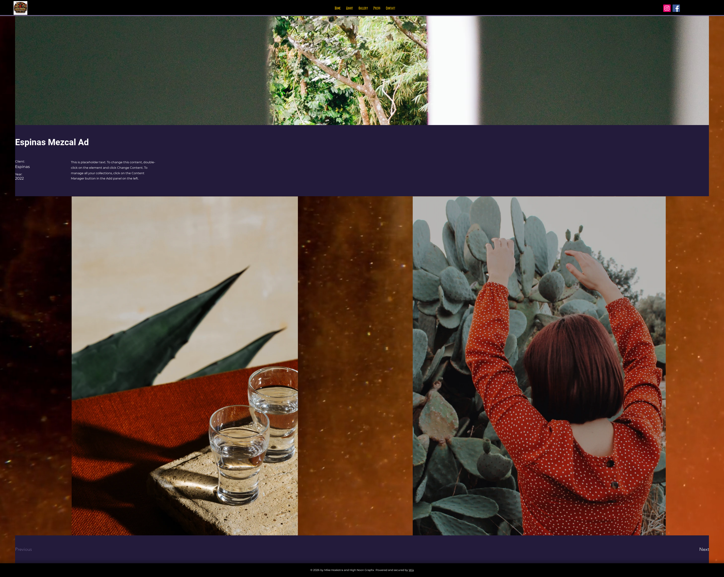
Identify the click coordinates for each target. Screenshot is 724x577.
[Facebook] (676, 8)
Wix (411, 570)
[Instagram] (667, 8)
